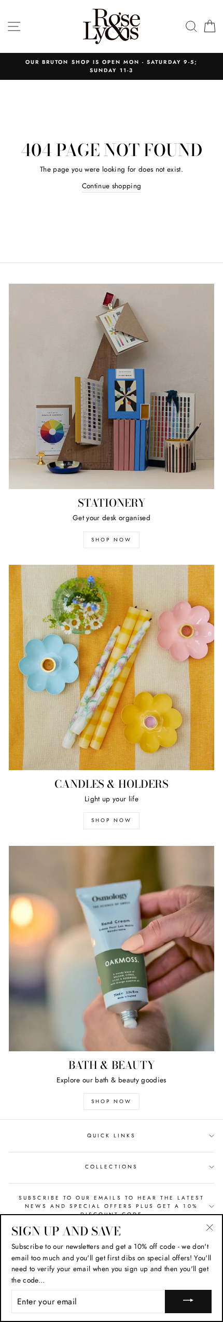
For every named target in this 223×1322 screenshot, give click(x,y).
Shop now (111, 820)
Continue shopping (112, 185)
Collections (111, 1167)
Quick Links (111, 1135)
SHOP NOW (111, 1101)
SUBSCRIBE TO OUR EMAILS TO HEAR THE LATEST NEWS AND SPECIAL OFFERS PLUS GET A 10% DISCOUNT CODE (111, 1206)
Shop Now (111, 540)
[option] (111, 66)
